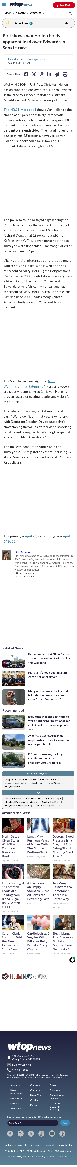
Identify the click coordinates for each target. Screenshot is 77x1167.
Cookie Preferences (57, 1156)
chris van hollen (12, 798)
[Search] (70, 13)
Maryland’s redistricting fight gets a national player (47, 674)
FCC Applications (63, 1151)
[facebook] (10, 1133)
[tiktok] (41, 1133)
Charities (35, 1100)
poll (60, 805)
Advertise (15, 1108)
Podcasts (55, 1090)
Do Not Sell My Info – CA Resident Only (26, 1156)
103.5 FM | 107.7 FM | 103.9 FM (56, 1106)
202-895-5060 (27, 576)
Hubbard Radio (65, 1145)
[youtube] (52, 1133)
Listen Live (20, 23)
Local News (54, 782)
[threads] (62, 1133)
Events (33, 1105)
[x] (31, 1133)
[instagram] (20, 1133)
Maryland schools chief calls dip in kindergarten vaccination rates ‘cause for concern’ (49, 695)
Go (65, 1122)
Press (53, 1085)
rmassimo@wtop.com (35, 59)
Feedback (8, 1145)
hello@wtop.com (21, 1064)
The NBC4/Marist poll (20, 109)
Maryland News (13, 786)
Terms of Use (37, 1145)
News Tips (35, 1095)
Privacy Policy (21, 1145)
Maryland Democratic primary (21, 802)
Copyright (50, 1145)
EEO (22, 1151)
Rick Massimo (16, 59)
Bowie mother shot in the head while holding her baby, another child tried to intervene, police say (49, 723)
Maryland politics (50, 802)
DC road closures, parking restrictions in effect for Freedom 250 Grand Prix (45, 758)
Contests (35, 1085)
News (7, 13)
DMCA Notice (11, 1151)
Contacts (35, 1090)
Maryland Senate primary (18, 805)
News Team (16, 1098)
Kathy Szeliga (53, 798)
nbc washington (45, 805)
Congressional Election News (20, 779)
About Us (15, 1085)
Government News (15, 782)
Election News (48, 779)
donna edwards (33, 798)
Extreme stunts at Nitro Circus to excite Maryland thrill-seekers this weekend (50, 658)
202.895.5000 (20, 1070)
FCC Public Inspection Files (39, 1151)
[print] (65, 74)
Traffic (21, 13)
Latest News (37, 782)
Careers (14, 1103)
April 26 (30, 536)
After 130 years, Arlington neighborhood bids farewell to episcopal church (48, 740)
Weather (36, 13)
